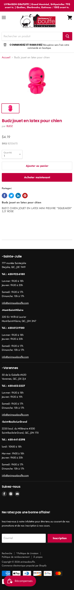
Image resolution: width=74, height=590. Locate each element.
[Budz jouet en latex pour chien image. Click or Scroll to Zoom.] (37, 82)
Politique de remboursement (15, 557)
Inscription (60, 538)
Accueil (6, 57)
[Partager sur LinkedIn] (18, 195)
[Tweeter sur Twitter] (11, 195)
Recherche (7, 553)
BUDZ (9, 126)
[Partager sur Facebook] (4, 195)
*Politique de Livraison (27, 553)
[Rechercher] (67, 36)
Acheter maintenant (37, 177)
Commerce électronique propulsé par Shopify (24, 565)
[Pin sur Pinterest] (25, 195)
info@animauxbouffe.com (15, 303)
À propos (37, 557)
